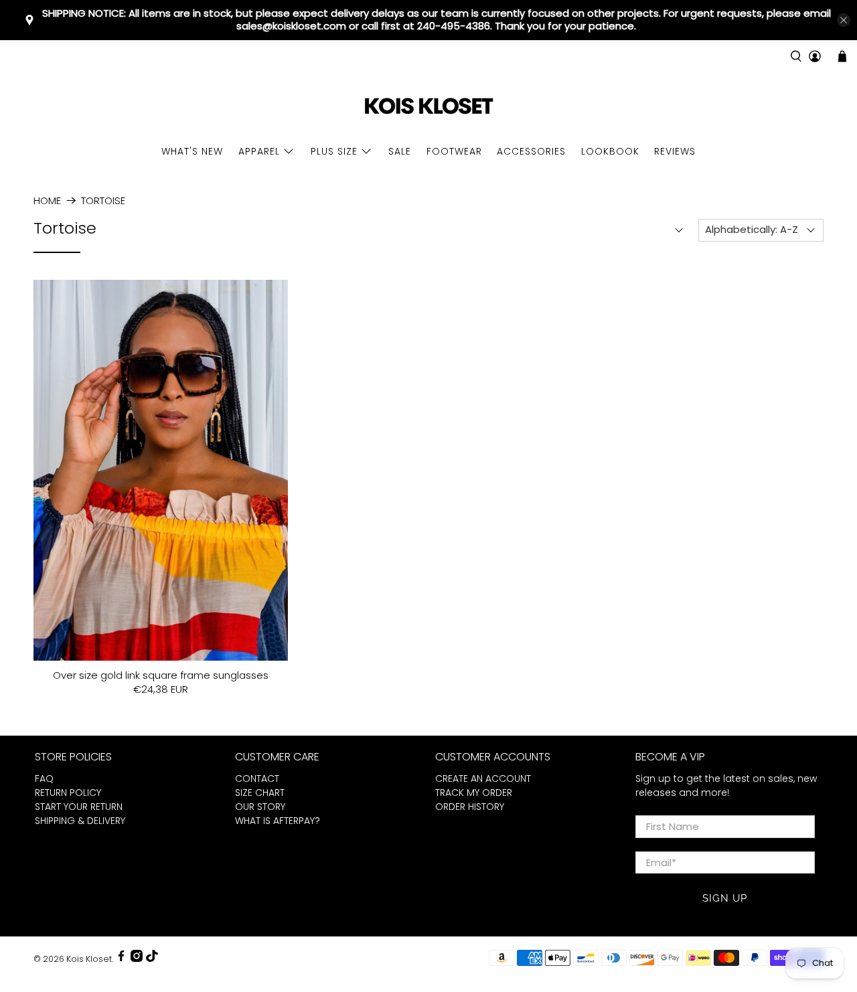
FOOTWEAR (454, 151)
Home (47, 200)
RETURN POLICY (68, 792)
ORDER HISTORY (469, 806)
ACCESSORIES (531, 151)
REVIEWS (675, 151)
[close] (843, 20)
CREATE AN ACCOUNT (483, 778)
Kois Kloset (89, 959)
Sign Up (724, 898)
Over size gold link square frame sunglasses (160, 674)
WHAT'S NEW (192, 151)
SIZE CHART (260, 792)
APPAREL (259, 151)
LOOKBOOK (610, 151)
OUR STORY (260, 806)
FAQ (44, 778)
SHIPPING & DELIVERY (80, 820)
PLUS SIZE (334, 151)
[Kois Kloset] (428, 106)
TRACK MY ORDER (473, 792)
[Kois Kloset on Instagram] (137, 959)
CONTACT (257, 778)
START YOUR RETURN (79, 806)
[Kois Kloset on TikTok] (152, 959)
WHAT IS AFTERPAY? (277, 820)
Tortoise (103, 200)
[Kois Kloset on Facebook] (121, 959)
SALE (399, 151)
